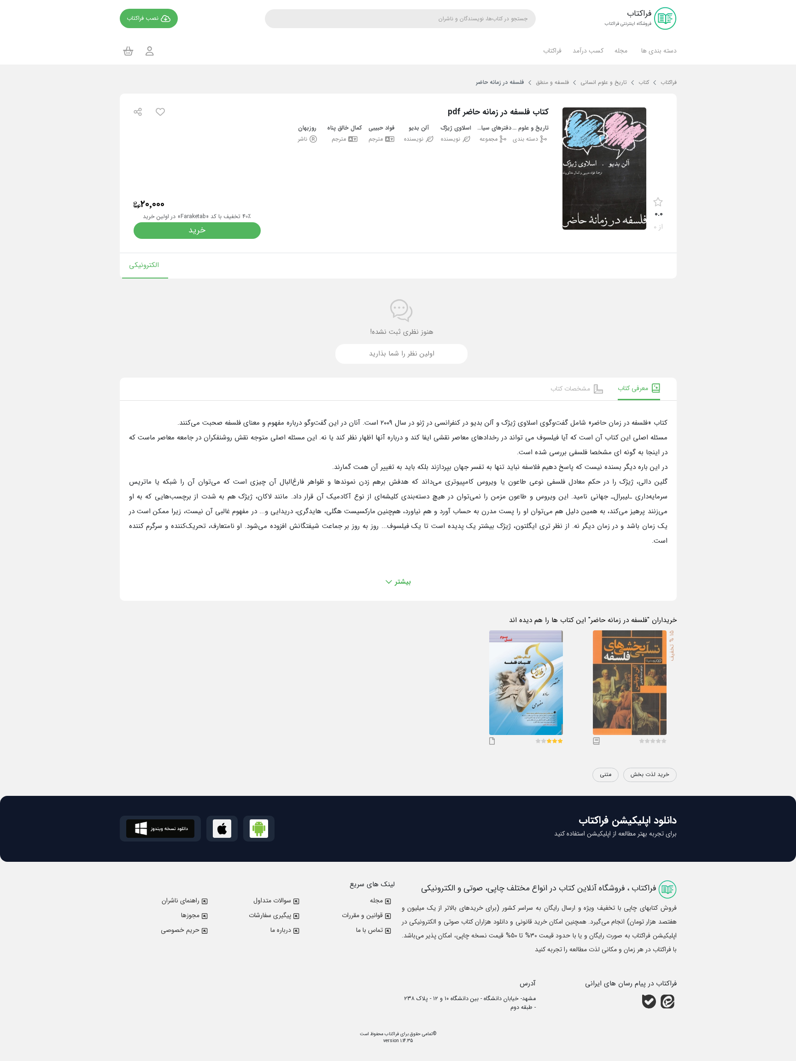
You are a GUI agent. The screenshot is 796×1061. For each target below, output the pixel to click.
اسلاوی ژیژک (455, 128)
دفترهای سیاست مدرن (493, 128)
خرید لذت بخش (650, 774)
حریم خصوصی (180, 930)
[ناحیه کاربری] (149, 50)
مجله (376, 900)
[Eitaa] (667, 1001)
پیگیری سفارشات (270, 915)
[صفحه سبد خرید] (128, 50)
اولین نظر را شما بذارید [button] (401, 353)
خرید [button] (196, 230)
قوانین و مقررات (362, 915)
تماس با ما (369, 930)
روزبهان (307, 128)
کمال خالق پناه (344, 128)
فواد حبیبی (382, 128)
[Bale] (649, 1001)
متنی (605, 774)
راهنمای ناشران (180, 900)
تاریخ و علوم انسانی (530, 128)
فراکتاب (391, 1034)
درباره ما (280, 930)
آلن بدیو (419, 128)
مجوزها (190, 915)
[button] (657, 51)
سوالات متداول (272, 900)
